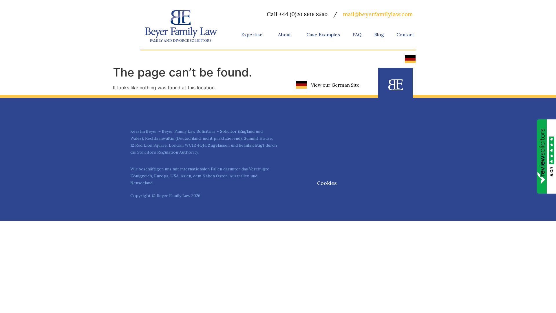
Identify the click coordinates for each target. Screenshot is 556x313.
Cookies (327, 183)
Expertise (252, 34)
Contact (405, 34)
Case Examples (323, 34)
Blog (379, 34)
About (284, 34)
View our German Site (335, 85)
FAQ (357, 34)
